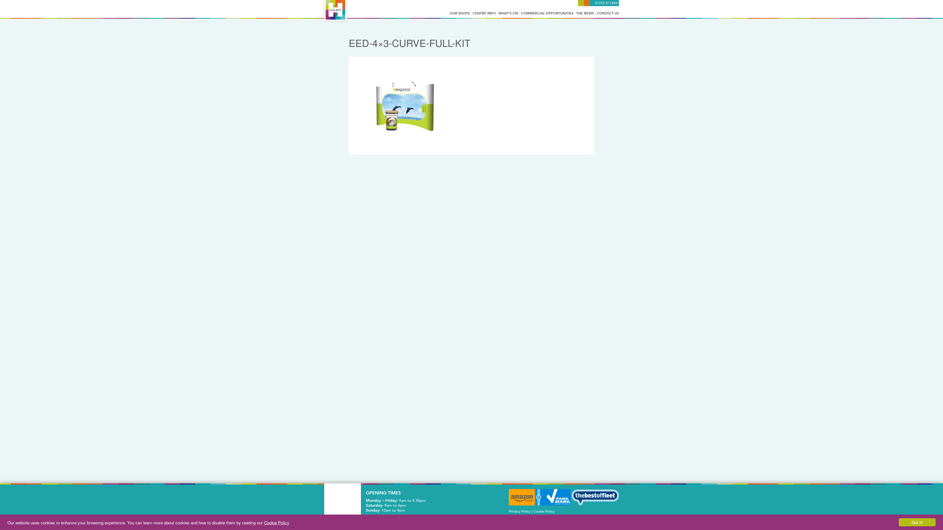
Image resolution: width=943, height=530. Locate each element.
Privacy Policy (520, 511)
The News (585, 13)
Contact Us (608, 13)
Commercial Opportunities (547, 13)
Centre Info (484, 13)
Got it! (917, 522)
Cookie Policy (276, 522)
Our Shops (460, 13)
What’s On (508, 13)
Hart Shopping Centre (335, 10)
